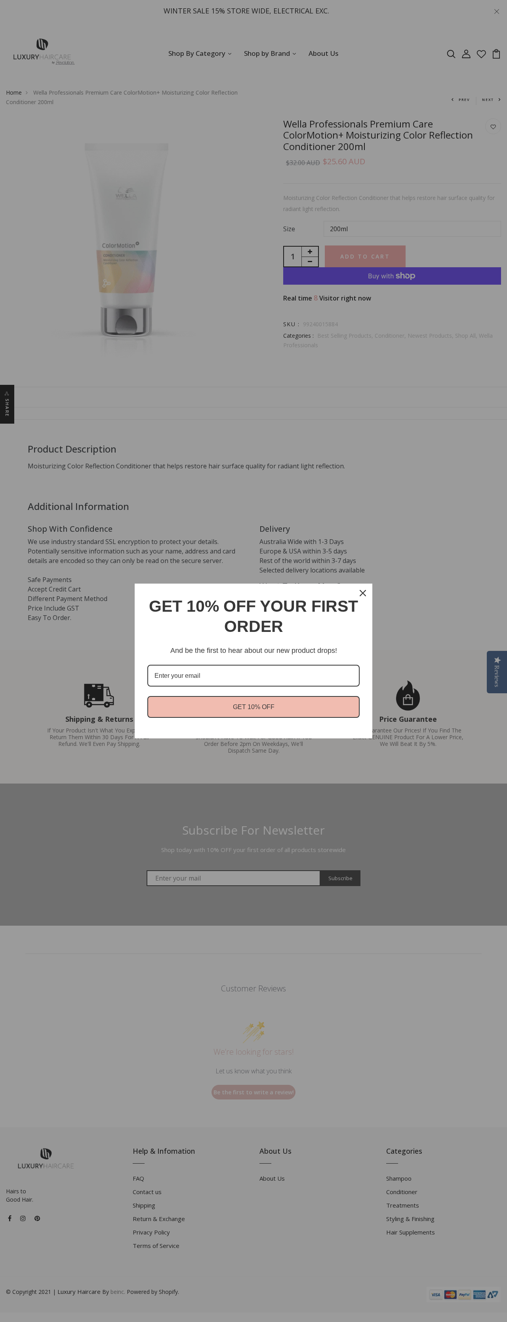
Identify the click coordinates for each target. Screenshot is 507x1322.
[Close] (362, 593)
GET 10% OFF (253, 707)
